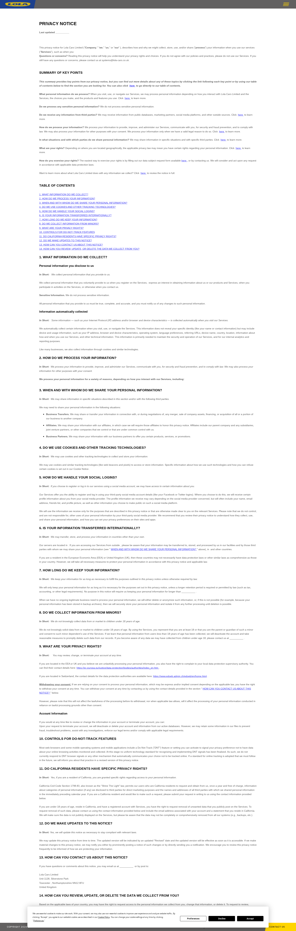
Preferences (193, 918)
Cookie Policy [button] (104, 917)
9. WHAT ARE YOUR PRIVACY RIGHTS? (61, 228)
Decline (221, 918)
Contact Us (277, 927)
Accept (250, 918)
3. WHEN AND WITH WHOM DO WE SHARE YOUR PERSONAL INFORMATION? (83, 202)
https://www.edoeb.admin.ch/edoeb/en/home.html (180, 676)
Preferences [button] (38, 920)
